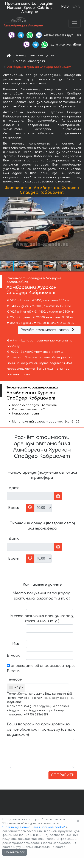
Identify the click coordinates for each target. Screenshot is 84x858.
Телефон (14, 679)
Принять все (14, 852)
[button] (80, 228)
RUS (65, 6)
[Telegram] (21, 35)
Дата (14, 488)
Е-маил (13, 656)
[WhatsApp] (30, 35)
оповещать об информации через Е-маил (41, 668)
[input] (30, 496)
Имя (16, 644)
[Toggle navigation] (74, 23)
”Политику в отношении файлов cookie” (33, 827)
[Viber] (12, 35)
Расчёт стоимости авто (45, 330)
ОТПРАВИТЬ (63, 775)
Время (14, 508)
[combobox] (16, 688)
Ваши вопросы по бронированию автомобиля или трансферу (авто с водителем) (41, 729)
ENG (76, 6)
